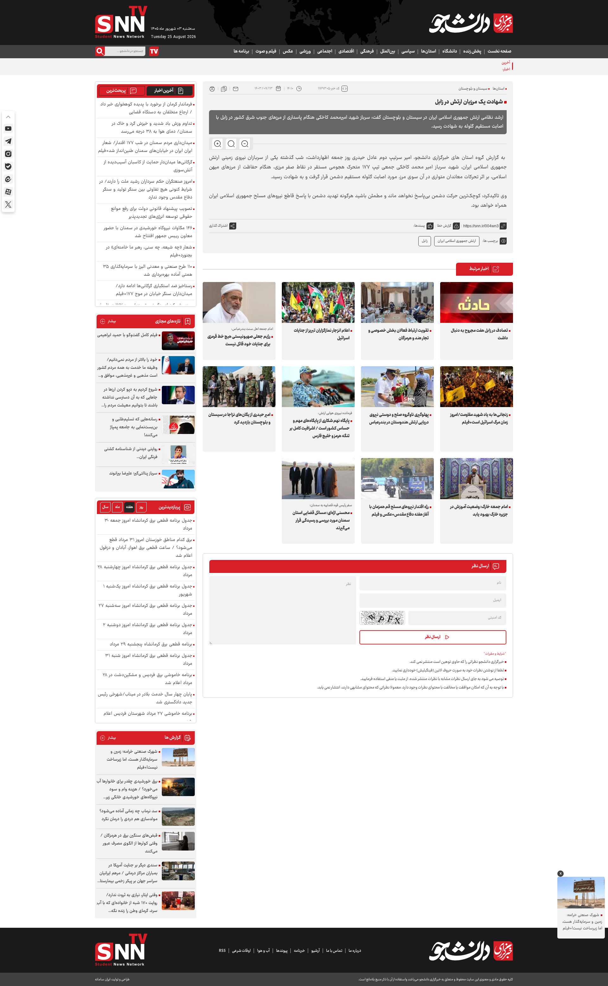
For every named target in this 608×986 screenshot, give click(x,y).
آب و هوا (263, 950)
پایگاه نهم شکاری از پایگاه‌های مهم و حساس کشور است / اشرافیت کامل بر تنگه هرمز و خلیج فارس (320, 428)
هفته (129, 507)
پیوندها (282, 950)
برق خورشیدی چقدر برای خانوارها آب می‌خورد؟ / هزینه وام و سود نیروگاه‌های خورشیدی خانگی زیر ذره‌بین (127, 789)
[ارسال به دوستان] (235, 88)
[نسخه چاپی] (212, 88)
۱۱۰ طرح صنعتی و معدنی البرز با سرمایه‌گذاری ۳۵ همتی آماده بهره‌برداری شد (147, 271)
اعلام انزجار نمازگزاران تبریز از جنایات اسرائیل (322, 334)
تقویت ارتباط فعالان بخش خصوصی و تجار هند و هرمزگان (398, 334)
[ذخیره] (224, 88)
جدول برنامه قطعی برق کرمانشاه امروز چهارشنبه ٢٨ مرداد (145, 571)
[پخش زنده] (154, 51)
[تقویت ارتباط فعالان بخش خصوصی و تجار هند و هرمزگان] (397, 302)
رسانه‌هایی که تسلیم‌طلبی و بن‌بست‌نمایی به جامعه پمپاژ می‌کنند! (133, 427)
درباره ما (355, 950)
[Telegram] (8, 141)
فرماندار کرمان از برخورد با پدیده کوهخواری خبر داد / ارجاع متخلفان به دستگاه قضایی (146, 108)
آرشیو (315, 950)
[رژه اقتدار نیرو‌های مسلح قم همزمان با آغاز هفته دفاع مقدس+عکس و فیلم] (397, 478)
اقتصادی (346, 51)
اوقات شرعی (241, 950)
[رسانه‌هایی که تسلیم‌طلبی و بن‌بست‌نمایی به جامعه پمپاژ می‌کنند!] (178, 425)
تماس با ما (334, 950)
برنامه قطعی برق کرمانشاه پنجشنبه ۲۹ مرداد (151, 645)
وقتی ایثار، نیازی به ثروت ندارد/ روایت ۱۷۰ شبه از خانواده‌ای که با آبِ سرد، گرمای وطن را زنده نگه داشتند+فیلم (127, 903)
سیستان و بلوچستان (473, 88)
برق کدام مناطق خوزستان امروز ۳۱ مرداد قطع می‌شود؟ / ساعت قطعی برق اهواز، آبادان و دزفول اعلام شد (146, 548)
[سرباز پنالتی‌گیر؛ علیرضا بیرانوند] (178, 479)
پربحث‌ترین (116, 91)
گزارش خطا (444, 226)
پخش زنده (472, 51)
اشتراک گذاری (218, 226)
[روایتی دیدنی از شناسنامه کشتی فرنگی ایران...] (178, 454)
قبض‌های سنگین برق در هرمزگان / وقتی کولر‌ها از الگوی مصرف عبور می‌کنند (128, 843)
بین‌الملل (387, 51)
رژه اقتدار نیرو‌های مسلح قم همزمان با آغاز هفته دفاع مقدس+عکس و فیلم (399, 510)
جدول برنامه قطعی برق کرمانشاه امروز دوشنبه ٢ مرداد (147, 629)
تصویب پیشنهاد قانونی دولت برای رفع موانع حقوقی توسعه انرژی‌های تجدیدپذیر (151, 213)
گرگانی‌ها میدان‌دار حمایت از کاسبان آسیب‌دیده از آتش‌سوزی (148, 166)
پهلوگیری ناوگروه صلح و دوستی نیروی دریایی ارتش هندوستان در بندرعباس (399, 418)
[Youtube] (8, 128)
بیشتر (108, 321)
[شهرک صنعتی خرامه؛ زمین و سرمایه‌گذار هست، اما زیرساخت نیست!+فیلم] (178, 757)
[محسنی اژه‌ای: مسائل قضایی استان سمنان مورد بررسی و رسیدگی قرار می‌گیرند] (318, 478)
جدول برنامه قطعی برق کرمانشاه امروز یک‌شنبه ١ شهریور (147, 591)
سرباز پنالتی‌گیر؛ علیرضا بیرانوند (133, 473)
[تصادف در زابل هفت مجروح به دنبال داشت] (476, 302)
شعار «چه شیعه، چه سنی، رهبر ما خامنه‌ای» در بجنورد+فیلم (149, 252)
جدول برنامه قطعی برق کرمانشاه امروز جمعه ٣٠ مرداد (148, 525)
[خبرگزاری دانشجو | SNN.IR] (471, 23)
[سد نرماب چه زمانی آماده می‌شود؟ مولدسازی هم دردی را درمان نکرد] (178, 816)
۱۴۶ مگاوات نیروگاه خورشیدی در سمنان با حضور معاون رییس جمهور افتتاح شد (148, 232)
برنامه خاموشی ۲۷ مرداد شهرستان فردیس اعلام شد (148, 718)
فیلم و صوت (266, 51)
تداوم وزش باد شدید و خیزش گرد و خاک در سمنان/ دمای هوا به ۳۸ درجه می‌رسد (152, 128)
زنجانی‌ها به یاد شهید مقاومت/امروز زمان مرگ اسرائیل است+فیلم (479, 418)
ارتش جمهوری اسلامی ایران (457, 241)
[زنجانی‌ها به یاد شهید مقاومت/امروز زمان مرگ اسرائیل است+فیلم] (476, 386)
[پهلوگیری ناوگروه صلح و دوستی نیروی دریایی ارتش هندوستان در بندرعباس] (397, 386)
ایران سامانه (102, 980)
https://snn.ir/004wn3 (481, 226)
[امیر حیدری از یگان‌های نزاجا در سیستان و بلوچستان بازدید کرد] (239, 386)
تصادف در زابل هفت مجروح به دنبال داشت (479, 334)
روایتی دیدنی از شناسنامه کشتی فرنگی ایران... (130, 453)
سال (105, 507)
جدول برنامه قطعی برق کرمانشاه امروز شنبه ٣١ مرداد (148, 660)
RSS (222, 950)
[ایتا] (8, 179)
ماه (117, 507)
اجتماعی (324, 51)
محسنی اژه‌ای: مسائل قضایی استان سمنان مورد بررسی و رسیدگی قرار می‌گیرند (321, 520)
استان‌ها (428, 51)
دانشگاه (449, 51)
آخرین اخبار (164, 91)
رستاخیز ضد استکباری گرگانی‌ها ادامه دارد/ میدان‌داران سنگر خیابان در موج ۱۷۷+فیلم (154, 290)
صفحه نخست (499, 51)
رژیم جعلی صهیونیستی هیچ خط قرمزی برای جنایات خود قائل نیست (238, 340)
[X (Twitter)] (8, 204)
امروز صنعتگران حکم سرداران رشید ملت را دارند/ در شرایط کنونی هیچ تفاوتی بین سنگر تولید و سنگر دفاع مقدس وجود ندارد (145, 190)
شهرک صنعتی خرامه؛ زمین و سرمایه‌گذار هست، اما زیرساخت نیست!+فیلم (132, 759)
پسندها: (419, 226)
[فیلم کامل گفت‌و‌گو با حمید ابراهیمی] (178, 340)
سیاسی (408, 51)
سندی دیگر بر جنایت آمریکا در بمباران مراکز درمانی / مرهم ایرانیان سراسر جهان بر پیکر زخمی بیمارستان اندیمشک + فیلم (127, 873)
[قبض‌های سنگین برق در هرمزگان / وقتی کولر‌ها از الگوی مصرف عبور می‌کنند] (178, 841)
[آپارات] (8, 192)
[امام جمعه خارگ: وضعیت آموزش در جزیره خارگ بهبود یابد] (476, 478)
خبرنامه (299, 950)
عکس (288, 51)
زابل (425, 241)
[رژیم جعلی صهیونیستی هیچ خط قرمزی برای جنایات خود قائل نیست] (239, 302)
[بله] (8, 166)
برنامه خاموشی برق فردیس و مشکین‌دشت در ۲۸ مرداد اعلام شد (147, 679)
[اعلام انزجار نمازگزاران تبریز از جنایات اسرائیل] (318, 302)
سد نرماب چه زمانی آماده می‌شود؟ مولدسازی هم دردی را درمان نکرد (128, 815)
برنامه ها (241, 51)
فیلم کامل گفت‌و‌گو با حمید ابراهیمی (127, 335)
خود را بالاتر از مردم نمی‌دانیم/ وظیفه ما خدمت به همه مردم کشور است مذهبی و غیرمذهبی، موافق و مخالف (127, 368)
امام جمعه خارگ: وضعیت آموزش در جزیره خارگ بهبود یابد (479, 510)
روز (141, 507)
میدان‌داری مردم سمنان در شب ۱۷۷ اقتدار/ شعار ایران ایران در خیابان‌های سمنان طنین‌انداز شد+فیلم (145, 147)
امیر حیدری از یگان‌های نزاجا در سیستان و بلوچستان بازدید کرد (239, 418)
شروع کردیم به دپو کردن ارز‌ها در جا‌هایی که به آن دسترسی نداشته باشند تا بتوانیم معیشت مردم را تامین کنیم (129, 398)
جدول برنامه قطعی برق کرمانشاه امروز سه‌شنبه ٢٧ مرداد (145, 610)
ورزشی (305, 51)
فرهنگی (367, 51)
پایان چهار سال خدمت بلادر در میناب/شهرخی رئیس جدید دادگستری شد (145, 699)
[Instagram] (8, 154)
